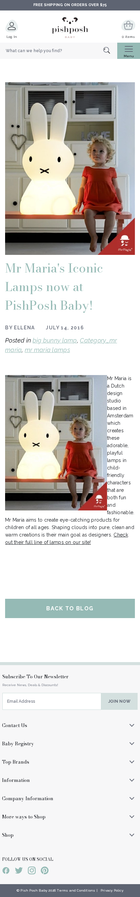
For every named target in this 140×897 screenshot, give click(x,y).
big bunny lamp (55, 340)
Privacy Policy (112, 890)
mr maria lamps (47, 349)
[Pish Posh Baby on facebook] (6, 872)
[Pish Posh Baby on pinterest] (45, 872)
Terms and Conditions (76, 890)
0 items (128, 37)
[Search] (110, 51)
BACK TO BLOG (69, 608)
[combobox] (58, 51)
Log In (11, 37)
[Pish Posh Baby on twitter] (19, 872)
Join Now (119, 701)
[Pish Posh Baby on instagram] (32, 872)
